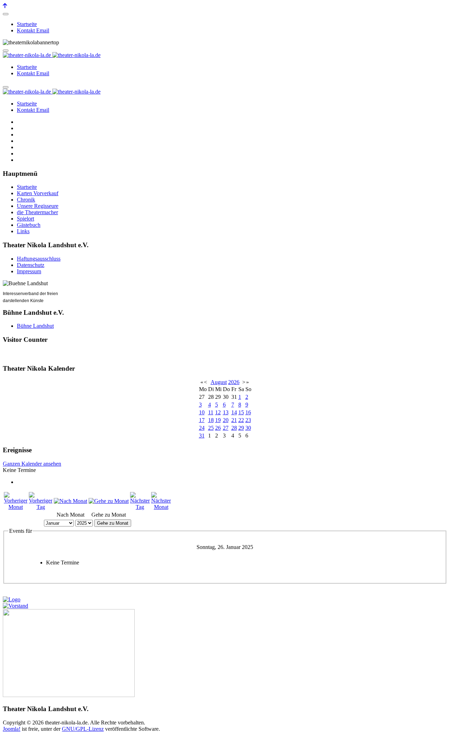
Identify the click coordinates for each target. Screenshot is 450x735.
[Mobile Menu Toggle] (5, 14)
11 (210, 412)
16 (248, 412)
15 (241, 412)
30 (248, 428)
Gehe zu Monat (112, 523)
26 (218, 428)
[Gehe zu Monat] (109, 501)
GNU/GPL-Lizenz (83, 729)
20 (226, 420)
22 (241, 420)
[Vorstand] (15, 606)
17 (202, 420)
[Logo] (11, 599)
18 (211, 420)
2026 (233, 382)
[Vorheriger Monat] (15, 507)
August (219, 382)
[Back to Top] (5, 6)
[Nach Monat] (70, 501)
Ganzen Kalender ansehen (32, 464)
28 (234, 428)
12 (218, 412)
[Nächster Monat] (161, 507)
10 (202, 412)
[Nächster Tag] (140, 507)
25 (211, 428)
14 (234, 412)
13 (226, 412)
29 (241, 428)
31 (202, 436)
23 (248, 420)
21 (234, 420)
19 (218, 420)
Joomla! (11, 729)
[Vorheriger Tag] (40, 507)
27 (226, 428)
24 (202, 428)
